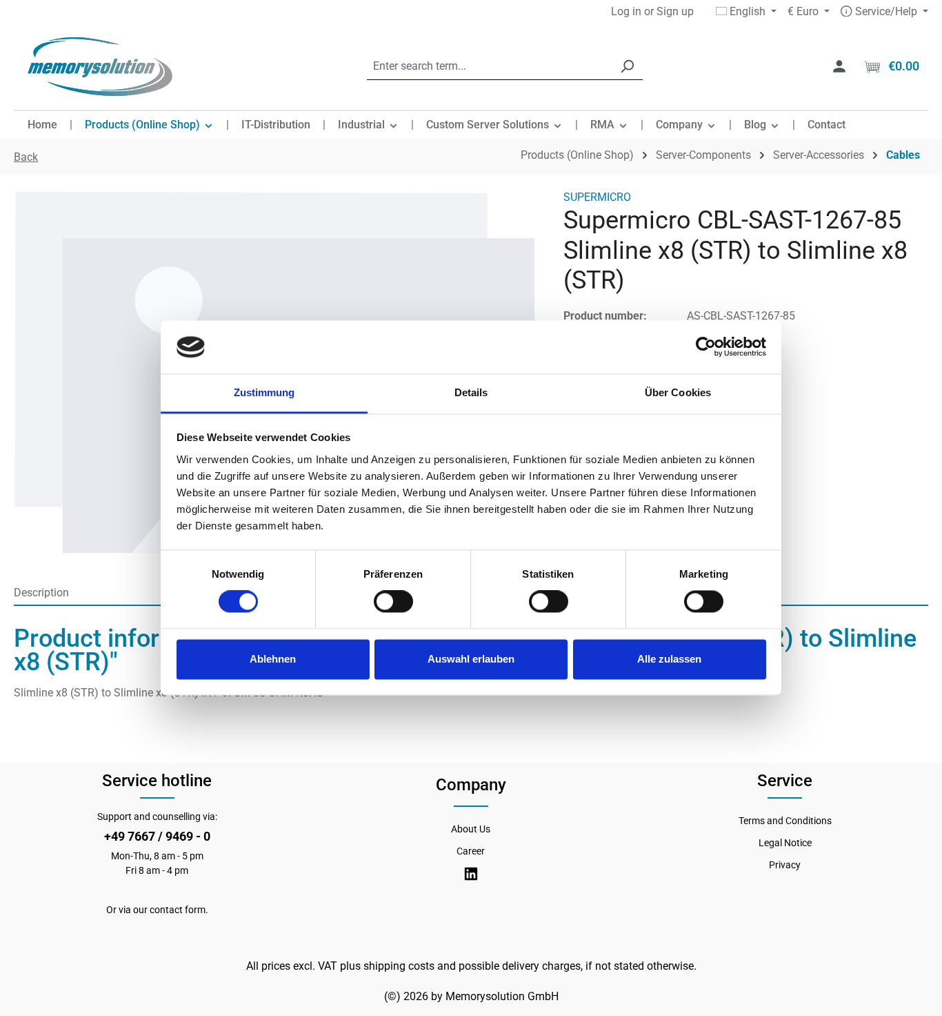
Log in (626, 11)
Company (471, 784)
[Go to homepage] (100, 66)
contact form (178, 909)
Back (26, 157)
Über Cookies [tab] (678, 392)
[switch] (393, 602)
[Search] (627, 66)
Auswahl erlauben (471, 659)
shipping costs (398, 966)
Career (471, 851)
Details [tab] (471, 392)
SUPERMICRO (597, 197)
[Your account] (839, 66)
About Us (470, 828)
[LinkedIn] (471, 874)
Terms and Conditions (785, 820)
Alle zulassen (669, 659)
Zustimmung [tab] (264, 392)
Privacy (785, 864)
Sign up (675, 11)
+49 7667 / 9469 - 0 (157, 836)
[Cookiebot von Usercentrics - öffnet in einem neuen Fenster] (705, 347)
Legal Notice (785, 842)
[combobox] (489, 66)
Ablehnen (273, 659)
